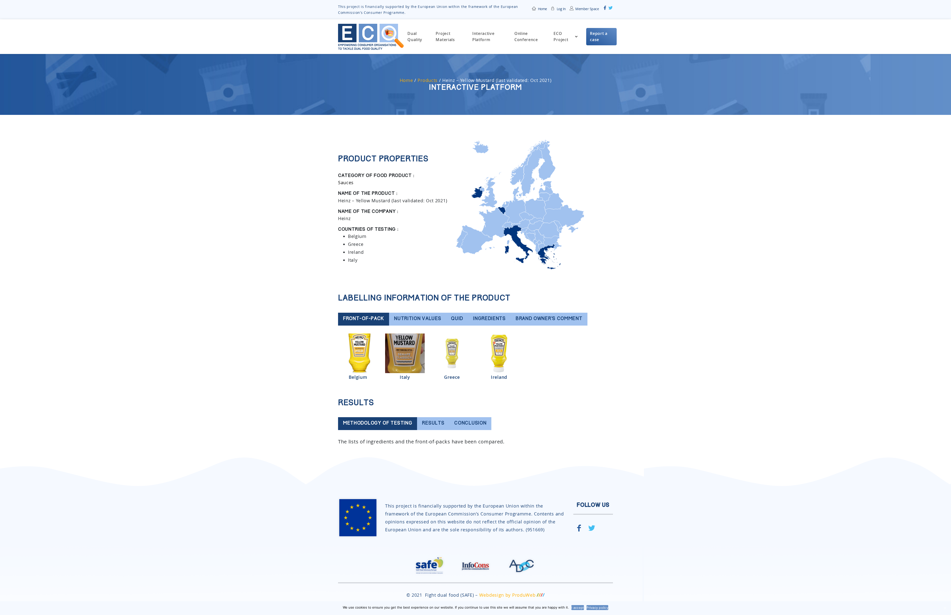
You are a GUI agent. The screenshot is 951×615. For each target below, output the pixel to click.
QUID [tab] (457, 319)
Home (542, 8)
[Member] (553, 8)
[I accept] (944, 608)
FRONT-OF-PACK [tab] (363, 319)
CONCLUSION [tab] (470, 423)
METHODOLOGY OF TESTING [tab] (377, 423)
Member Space (587, 8)
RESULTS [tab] (433, 423)
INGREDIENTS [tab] (489, 319)
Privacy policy (597, 608)
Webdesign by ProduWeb (507, 595)
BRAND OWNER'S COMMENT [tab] (549, 319)
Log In (561, 8)
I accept (577, 608)
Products (428, 80)
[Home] (534, 8)
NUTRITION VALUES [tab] (417, 319)
